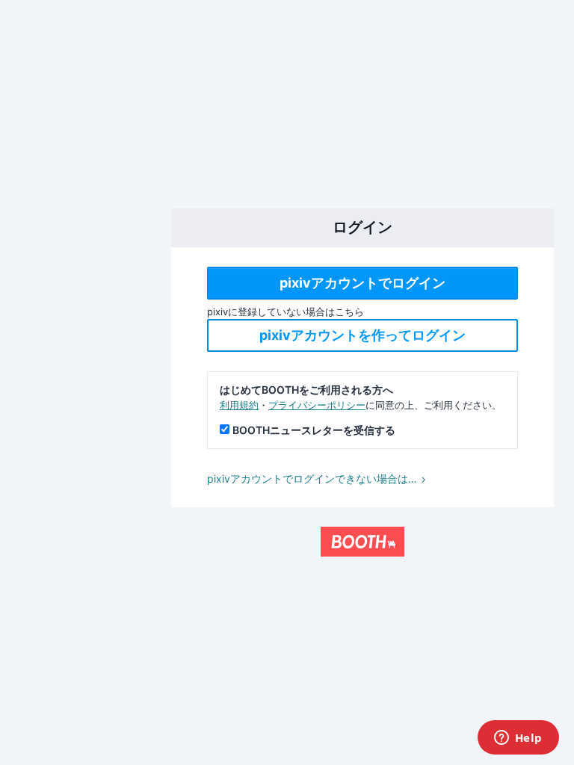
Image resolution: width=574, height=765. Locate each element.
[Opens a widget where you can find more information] (518, 739)
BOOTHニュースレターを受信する (313, 430)
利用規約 (239, 405)
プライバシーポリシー (316, 405)
